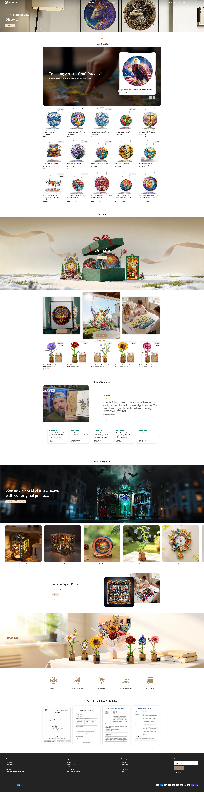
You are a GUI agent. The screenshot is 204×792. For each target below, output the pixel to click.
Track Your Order (110, 2)
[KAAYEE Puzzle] (11, 2)
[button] (45, 434)
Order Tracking (71, 769)
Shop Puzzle (11, 25)
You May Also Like (102, 340)
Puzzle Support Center (73, 771)
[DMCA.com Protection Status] (20, 785)
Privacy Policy (125, 764)
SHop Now (102, 257)
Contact (69, 762)
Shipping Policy (125, 769)
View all (102, 107)
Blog (122, 771)
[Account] (191, 2)
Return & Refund (71, 764)
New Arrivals (9, 769)
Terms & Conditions (126, 767)
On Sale (8, 767)
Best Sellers (9, 762)
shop (55, 594)
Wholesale (70, 767)
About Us (123, 762)
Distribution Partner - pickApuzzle (15, 771)
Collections (100, 2)
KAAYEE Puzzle (12, 785)
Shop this (10, 501)
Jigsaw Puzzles (10, 764)
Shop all (21, 501)
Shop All (91, 2)
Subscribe (179, 768)
